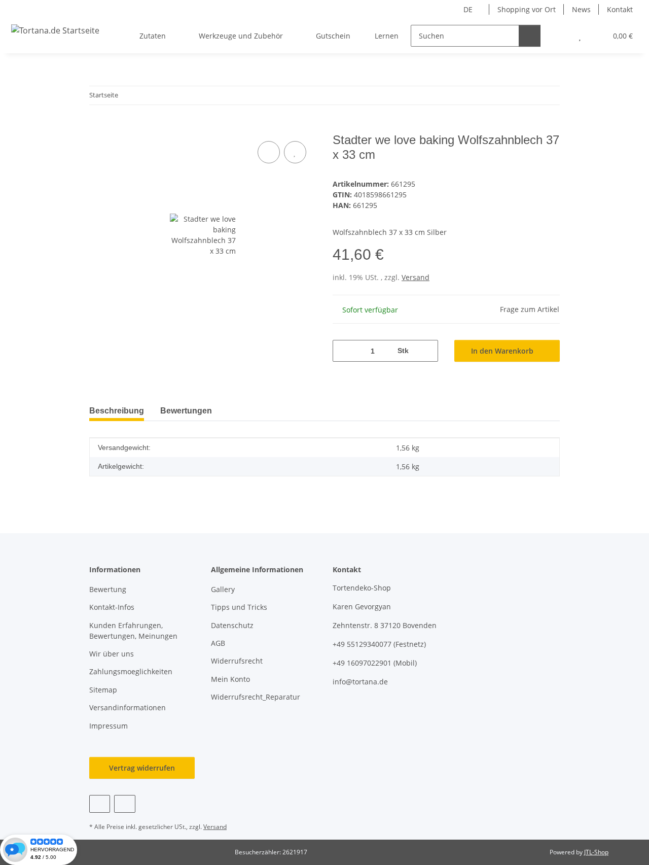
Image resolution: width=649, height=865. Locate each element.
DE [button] (468, 9)
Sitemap (103, 690)
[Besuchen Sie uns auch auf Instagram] (124, 804)
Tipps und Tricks (239, 607)
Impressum (108, 726)
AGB (218, 643)
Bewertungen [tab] (186, 410)
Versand (415, 277)
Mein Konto (230, 679)
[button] (559, 35)
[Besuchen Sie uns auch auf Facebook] (99, 804)
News (581, 9)
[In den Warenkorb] (97, 127)
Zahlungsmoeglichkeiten (130, 671)
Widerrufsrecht (237, 661)
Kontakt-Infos (111, 607)
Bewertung (107, 589)
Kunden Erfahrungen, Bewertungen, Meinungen (133, 630)
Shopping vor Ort (526, 9)
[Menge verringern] (344, 350)
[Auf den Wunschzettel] (295, 152)
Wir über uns (111, 654)
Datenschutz (232, 625)
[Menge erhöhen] (427, 350)
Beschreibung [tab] (116, 410)
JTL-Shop (596, 852)
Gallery (223, 589)
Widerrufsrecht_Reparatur (255, 697)
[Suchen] (529, 36)
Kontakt (620, 9)
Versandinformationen (127, 707)
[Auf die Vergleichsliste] (269, 152)
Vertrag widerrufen (142, 768)
